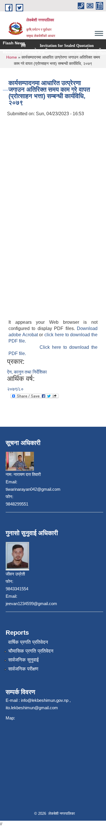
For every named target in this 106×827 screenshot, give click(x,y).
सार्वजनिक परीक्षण (23, 669)
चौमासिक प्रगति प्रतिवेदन (30, 651)
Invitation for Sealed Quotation (59, 46)
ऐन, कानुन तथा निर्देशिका (27, 372)
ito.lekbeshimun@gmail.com (32, 707)
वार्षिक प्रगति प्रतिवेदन (28, 642)
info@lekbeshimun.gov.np (44, 700)
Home (11, 57)
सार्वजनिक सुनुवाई (23, 660)
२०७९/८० (15, 389)
